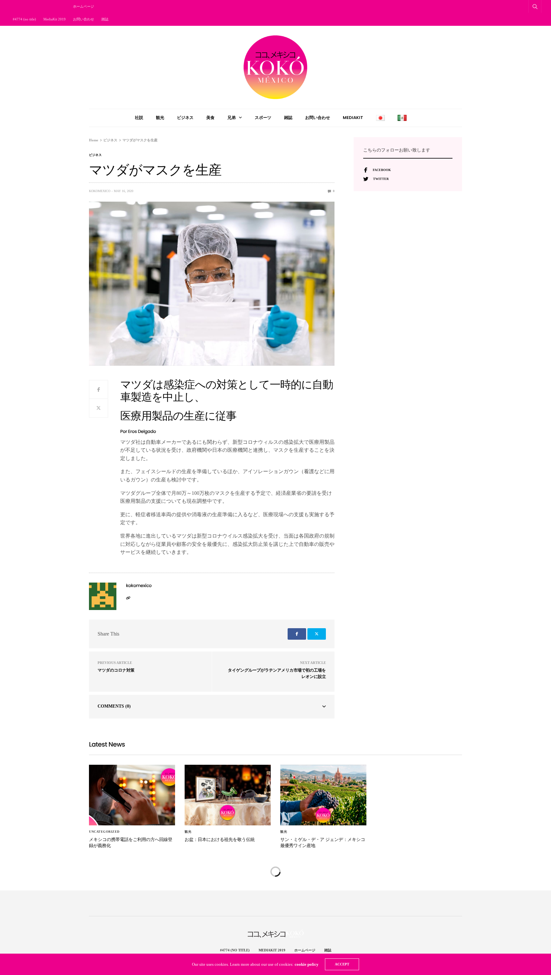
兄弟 (231, 118)
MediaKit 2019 (54, 19)
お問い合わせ (83, 19)
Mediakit (353, 118)
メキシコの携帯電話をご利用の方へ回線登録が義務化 (130, 842)
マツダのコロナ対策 (116, 670)
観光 (160, 118)
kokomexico (99, 191)
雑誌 (104, 19)
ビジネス (185, 118)
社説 (139, 118)
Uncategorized (104, 831)
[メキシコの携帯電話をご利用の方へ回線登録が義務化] (132, 795)
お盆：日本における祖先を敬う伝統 (220, 839)
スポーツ (263, 118)
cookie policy (307, 964)
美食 (210, 118)
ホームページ (83, 6)
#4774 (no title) (24, 19)
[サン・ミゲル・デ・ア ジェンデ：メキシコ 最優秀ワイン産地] (323, 795)
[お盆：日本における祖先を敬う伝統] (228, 795)
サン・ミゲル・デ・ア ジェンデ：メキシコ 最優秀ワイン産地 (322, 842)
